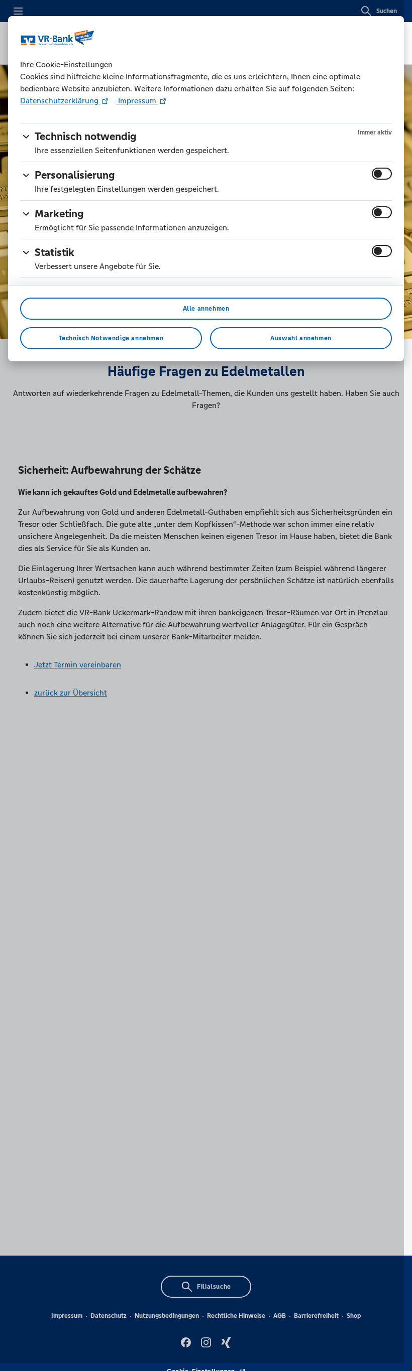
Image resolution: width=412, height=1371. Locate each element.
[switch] (382, 174)
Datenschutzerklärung (60, 100)
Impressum (137, 100)
